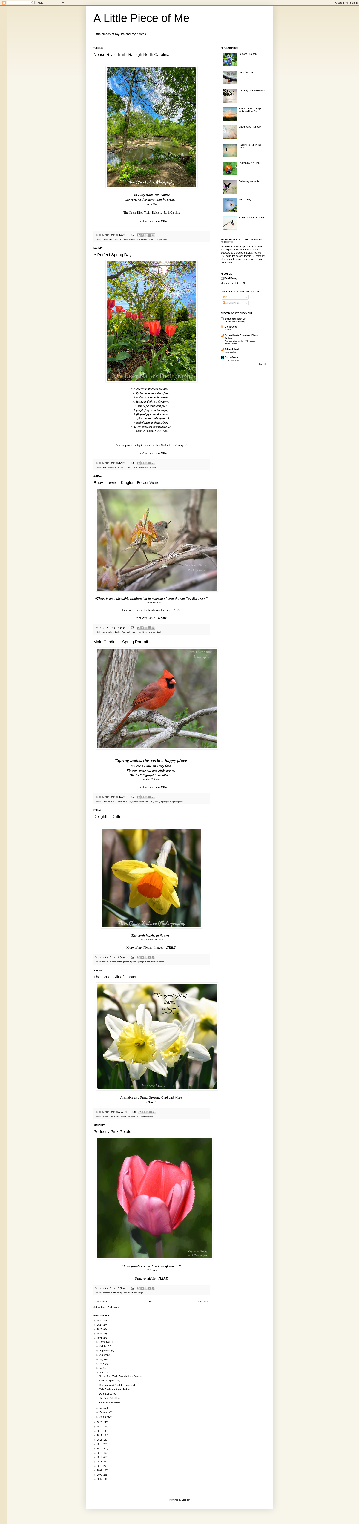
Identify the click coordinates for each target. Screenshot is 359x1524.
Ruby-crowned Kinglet (152, 632)
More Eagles (230, 352)
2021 (100, 1338)
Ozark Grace (231, 357)
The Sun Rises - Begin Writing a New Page (250, 110)
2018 (100, 1431)
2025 (100, 1320)
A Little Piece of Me (141, 18)
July (101, 1359)
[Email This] (139, 235)
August (103, 1355)
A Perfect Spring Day (112, 254)
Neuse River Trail (132, 239)
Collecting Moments (249, 181)
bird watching (108, 632)
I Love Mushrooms (233, 360)
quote (123, 1116)
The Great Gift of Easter (114, 977)
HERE (163, 221)
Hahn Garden (113, 467)
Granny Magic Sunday (235, 322)
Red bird (149, 801)
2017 (100, 1435)
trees (165, 239)
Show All (262, 364)
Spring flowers (144, 467)
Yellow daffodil (157, 962)
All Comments (232, 303)
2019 (100, 1426)
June (102, 1363)
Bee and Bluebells (248, 54)
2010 (100, 1466)
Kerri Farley (230, 278)
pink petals (122, 1293)
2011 (100, 1461)
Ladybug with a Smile (250, 163)
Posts (228, 297)
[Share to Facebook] (149, 235)
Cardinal (106, 801)
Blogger (186, 1500)
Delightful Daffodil (109, 816)
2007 (100, 1479)
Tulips (154, 467)
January (103, 1417)
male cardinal (138, 801)
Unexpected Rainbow (250, 126)
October (103, 1346)
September (105, 1350)
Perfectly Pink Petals (112, 1131)
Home (152, 1301)
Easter (112, 1116)
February (104, 1412)
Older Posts (202, 1301)
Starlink (228, 330)
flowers (113, 962)
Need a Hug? (245, 199)
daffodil (105, 962)
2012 (100, 1457)
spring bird (166, 801)
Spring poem (177, 801)
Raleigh (158, 239)
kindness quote (109, 1293)
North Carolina (147, 239)
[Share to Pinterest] (153, 235)
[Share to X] (146, 235)
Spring (123, 467)
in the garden (123, 962)
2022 (100, 1333)
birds (117, 632)
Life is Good (231, 327)
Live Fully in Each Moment (252, 90)
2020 (100, 1422)
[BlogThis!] (142, 235)
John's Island (232, 349)
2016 (100, 1440)
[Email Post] (132, 235)
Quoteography (146, 1116)
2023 (100, 1329)
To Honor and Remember (252, 217)
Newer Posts (100, 1301)
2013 (100, 1453)
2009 (100, 1470)
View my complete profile (233, 283)
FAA (121, 239)
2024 (100, 1325)
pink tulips (132, 1293)
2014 (100, 1448)
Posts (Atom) (113, 1307)
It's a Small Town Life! (236, 319)
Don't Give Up (246, 72)
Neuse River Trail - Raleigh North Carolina (131, 54)
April (102, 1372)
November (105, 1342)
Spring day (132, 467)
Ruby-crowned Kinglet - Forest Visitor (127, 482)
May (101, 1368)
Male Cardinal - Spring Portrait (120, 642)
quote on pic (133, 1116)
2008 (100, 1475)
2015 (100, 1444)
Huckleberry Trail (133, 632)
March (102, 1408)
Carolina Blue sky (110, 239)
